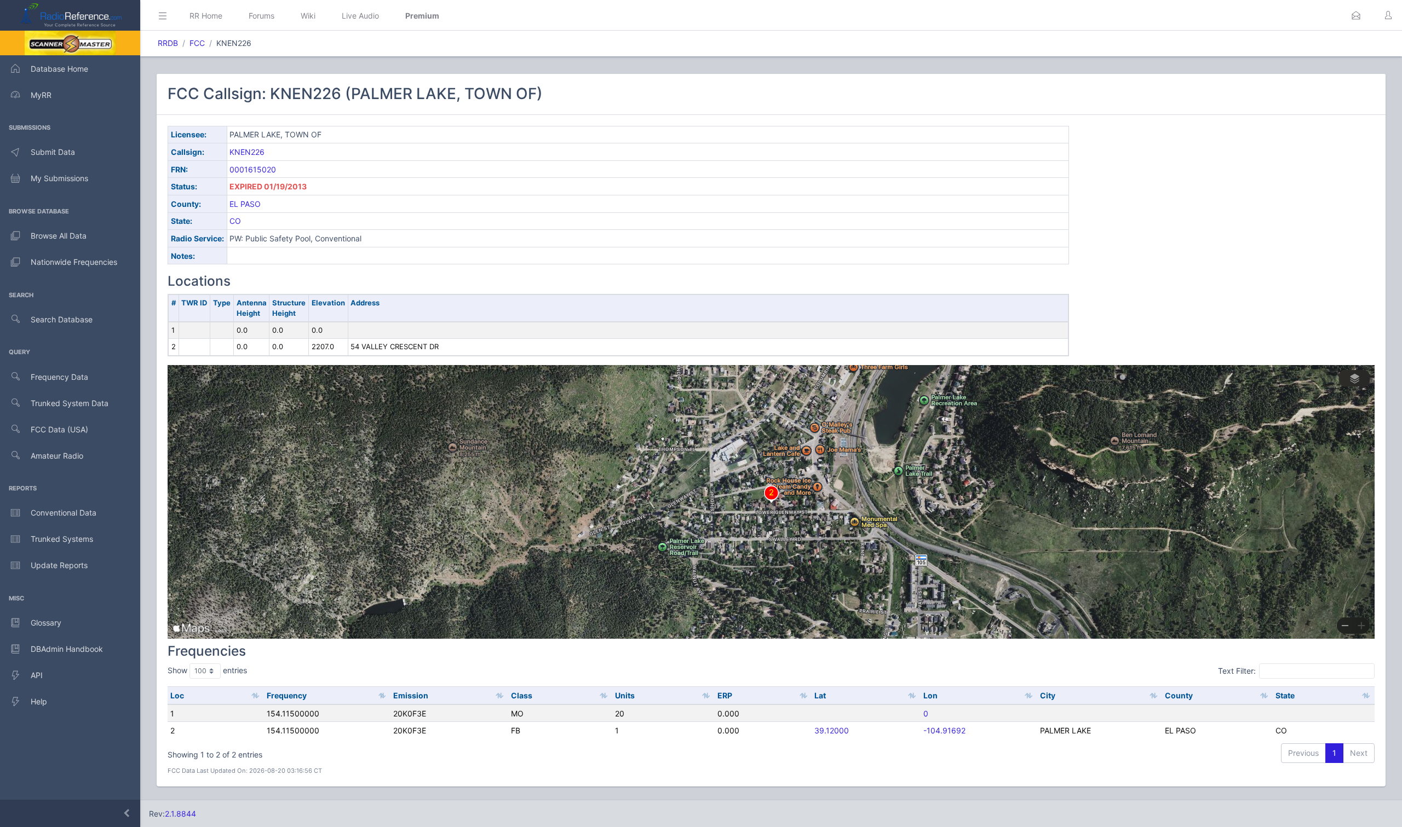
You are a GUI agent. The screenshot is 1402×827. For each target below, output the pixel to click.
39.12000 (831, 730)
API (37, 675)
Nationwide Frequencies (74, 262)
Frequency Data (59, 376)
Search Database (62, 319)
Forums (261, 15)
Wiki (308, 15)
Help (39, 701)
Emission (410, 695)
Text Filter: (1237, 670)
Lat (820, 695)
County (1179, 695)
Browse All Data (59, 235)
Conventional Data (63, 512)
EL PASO (245, 204)
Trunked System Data (69, 403)
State (1285, 695)
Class (521, 695)
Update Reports (59, 565)
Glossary (46, 622)
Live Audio (360, 15)
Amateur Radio (57, 455)
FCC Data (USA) (59, 429)
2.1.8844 (180, 813)
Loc (177, 695)
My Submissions (59, 178)
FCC (197, 43)
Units (625, 695)
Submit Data (53, 152)
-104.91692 (944, 730)
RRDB (168, 43)
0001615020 (252, 169)
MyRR (41, 95)
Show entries (207, 670)
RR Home (205, 15)
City (1047, 695)
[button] (1356, 15)
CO (235, 220)
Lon (930, 695)
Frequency (287, 695)
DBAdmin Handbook (67, 648)
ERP (724, 695)
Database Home (59, 68)
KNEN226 (247, 152)
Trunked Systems (62, 538)
